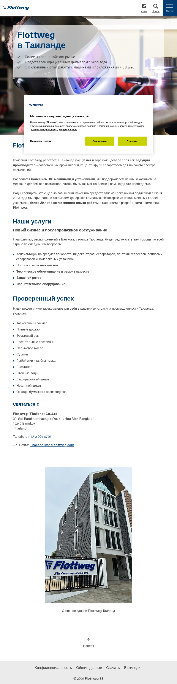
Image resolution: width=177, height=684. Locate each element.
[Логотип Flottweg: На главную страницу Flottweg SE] (16, 8)
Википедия (133, 667)
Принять (132, 141)
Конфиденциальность (53, 667)
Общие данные (89, 667)
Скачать (113, 667)
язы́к (144, 11)
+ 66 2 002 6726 (39, 436)
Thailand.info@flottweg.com (52, 444)
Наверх (88, 646)
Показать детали (41, 141)
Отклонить (100, 141)
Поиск (156, 11)
